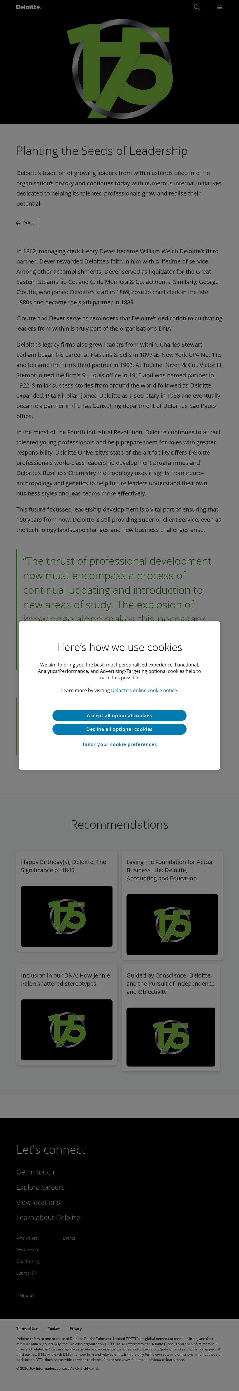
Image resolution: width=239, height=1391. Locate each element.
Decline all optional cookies (119, 729)
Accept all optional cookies (119, 715)
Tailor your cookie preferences (119, 744)
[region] (119, 695)
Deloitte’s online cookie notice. (144, 690)
